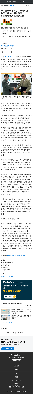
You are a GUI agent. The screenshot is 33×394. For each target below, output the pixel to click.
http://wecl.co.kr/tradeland (16, 256)
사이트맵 (24, 391)
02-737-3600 (17, 380)
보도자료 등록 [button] (16, 361)
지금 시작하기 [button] (7, 349)
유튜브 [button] (3, 276)
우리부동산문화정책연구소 (9, 46)
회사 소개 (13, 391)
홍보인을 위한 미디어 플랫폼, (16, 1)
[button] (2, 52)
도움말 (16, 377)
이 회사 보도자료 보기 (7, 323)
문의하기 (16, 383)
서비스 (16, 370)
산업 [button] (3, 333)
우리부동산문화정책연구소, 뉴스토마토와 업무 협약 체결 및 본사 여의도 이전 (21, 311)
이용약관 (19, 391)
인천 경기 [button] (20, 333)
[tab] (16, 366)
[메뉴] (2, 5)
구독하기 (28, 306)
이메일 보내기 (5, 270)
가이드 (16, 373)
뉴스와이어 (8, 57)
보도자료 (16, 366)
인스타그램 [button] (10, 276)
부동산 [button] (9, 333)
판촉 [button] (14, 333)
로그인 (8, 391)
